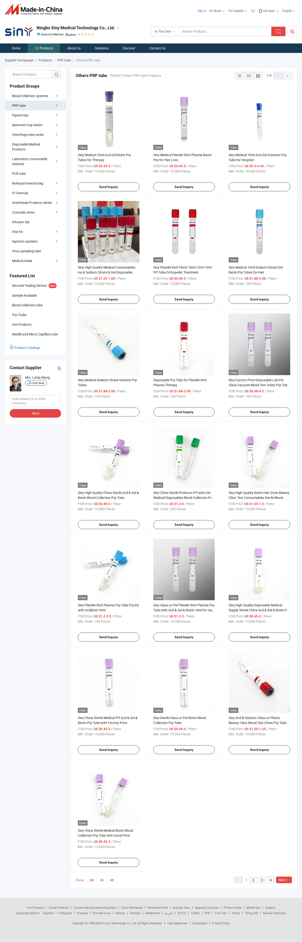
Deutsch (135, 913)
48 (112, 880)
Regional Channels (207, 907)
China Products (59, 907)
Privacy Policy (221, 923)
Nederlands (152, 913)
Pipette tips (20, 115)
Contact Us (157, 48)
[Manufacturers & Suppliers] (35, 9)
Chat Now (38, 383)
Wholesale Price (157, 907)
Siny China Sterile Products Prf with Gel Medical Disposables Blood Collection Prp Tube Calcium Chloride (183, 497)
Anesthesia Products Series (32, 202)
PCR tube (19, 173)
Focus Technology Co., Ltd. (120, 923)
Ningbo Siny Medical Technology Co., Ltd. (76, 27)
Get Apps (268, 11)
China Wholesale (132, 907)
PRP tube (19, 105)
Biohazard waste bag (27, 183)
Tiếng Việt (251, 913)
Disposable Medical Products (26, 146)
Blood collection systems (30, 96)
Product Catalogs (27, 347)
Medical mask (22, 260)
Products (46, 48)
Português (65, 913)
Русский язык (101, 913)
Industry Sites (181, 907)
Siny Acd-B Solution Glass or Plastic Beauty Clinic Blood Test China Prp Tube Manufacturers (257, 722)
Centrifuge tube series (28, 134)
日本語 (195, 913)
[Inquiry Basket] (253, 11)
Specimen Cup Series (27, 125)
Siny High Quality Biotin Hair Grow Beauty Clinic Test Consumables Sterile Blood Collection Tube (259, 497)
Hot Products (35, 907)
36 (102, 880)
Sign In (202, 11)
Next (282, 880)
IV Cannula (20, 193)
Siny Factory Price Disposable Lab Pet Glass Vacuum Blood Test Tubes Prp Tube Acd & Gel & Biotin (259, 385)
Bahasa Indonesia (274, 913)
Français (82, 913)
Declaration (200, 923)
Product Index (232, 907)
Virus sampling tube (26, 251)
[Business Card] (59, 368)
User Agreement (177, 923)
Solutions (102, 48)
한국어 (182, 913)
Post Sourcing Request (292, 31)
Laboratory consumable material (29, 161)
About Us (74, 48)
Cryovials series (23, 212)
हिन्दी (207, 913)
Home (16, 48)
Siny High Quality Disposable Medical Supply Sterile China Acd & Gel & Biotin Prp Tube (259, 610)
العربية (169, 913)
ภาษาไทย (221, 913)
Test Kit (17, 231)
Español (48, 913)
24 (91, 880)
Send (35, 413)
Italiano (120, 913)
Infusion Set (20, 222)
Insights (270, 907)
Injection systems (25, 241)
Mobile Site (253, 907)
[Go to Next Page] (287, 75)
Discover (129, 48)
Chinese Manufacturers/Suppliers (95, 907)
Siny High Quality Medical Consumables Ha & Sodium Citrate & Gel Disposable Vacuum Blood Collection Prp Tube (106, 272)
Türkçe (236, 913)
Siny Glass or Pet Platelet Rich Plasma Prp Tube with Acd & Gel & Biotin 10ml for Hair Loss (183, 610)
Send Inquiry (108, 187)
